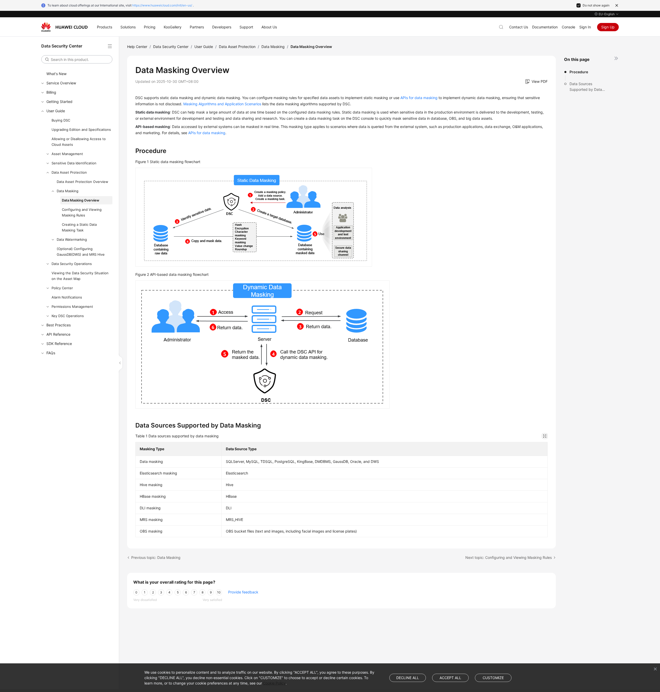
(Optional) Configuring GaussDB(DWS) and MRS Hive (81, 251)
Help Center (137, 46)
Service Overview (61, 83)
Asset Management (67, 154)
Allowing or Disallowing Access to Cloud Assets (79, 142)
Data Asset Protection (69, 172)
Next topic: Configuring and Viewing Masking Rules (508, 557)
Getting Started (59, 101)
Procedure (579, 72)
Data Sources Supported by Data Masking (586, 87)
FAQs (50, 353)
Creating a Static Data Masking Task (79, 227)
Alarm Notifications (67, 297)
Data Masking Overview (80, 200)
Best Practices (58, 325)
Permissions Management (72, 306)
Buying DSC (61, 120)
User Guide (55, 111)
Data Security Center (170, 46)
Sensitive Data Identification (74, 163)
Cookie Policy (274, 683)
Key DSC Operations (68, 316)
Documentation (545, 27)
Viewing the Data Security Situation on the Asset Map (80, 276)
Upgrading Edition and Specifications (81, 129)
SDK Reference (59, 343)
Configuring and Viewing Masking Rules (82, 212)
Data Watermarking (72, 239)
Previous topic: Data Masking (155, 557)
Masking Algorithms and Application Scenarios (222, 104)
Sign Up (608, 27)
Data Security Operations (72, 264)
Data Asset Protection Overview (82, 182)
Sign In (585, 27)
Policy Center (62, 288)
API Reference (58, 334)
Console (568, 27)
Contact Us (518, 27)
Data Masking (67, 191)
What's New (56, 73)
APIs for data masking (419, 97)
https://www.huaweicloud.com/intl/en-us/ (162, 5)
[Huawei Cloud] (64, 27)
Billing (51, 92)
